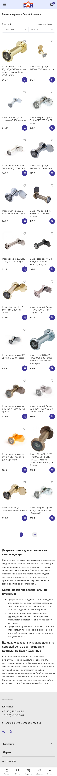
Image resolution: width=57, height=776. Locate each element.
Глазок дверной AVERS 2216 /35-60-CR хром (13, 356)
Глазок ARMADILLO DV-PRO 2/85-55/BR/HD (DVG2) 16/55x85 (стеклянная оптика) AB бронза (42, 460)
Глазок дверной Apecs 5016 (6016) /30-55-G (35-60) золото (13, 457)
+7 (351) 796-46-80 (13, 711)
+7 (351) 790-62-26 (13, 715)
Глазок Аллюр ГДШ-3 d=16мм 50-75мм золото (14, 509)
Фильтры (34, 30)
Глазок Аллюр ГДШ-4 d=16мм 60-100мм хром (14, 119)
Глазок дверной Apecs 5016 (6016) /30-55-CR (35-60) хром (41, 409)
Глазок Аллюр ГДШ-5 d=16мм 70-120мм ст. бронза (40, 213)
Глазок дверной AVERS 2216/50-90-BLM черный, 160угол (41, 261)
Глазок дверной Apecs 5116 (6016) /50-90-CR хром (41, 120)
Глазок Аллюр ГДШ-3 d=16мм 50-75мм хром (41, 167)
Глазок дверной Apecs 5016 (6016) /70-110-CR (14, 167)
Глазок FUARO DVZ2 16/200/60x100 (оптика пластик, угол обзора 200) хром (42, 359)
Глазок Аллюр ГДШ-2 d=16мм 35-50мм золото (42, 68)
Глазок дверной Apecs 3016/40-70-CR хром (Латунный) (41, 510)
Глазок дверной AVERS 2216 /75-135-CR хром (13, 260)
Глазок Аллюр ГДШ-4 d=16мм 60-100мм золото (12, 309)
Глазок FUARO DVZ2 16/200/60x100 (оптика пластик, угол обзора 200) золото (14, 70)
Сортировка (9, 30)
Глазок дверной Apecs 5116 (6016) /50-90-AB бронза (13, 409)
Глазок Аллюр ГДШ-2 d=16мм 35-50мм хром (13, 212)
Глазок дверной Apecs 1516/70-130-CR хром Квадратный (41, 309)
